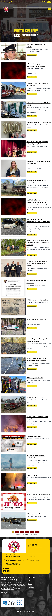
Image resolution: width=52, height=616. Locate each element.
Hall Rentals (31, 587)
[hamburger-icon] (49, 9)
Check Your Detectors (34, 436)
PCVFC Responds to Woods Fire (37, 319)
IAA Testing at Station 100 (35, 378)
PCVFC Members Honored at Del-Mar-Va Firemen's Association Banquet (37, 263)
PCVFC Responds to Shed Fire (36, 397)
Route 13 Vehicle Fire (33, 475)
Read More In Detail (31, 54)
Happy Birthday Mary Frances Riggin (39, 122)
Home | (17, 35)
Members (30, 583)
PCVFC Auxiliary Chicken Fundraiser (38, 494)
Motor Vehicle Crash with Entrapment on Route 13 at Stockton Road (38, 222)
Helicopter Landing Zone (35, 514)
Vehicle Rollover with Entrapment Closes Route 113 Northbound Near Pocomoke (38, 242)
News (29, 580)
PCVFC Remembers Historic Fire (37, 300)
